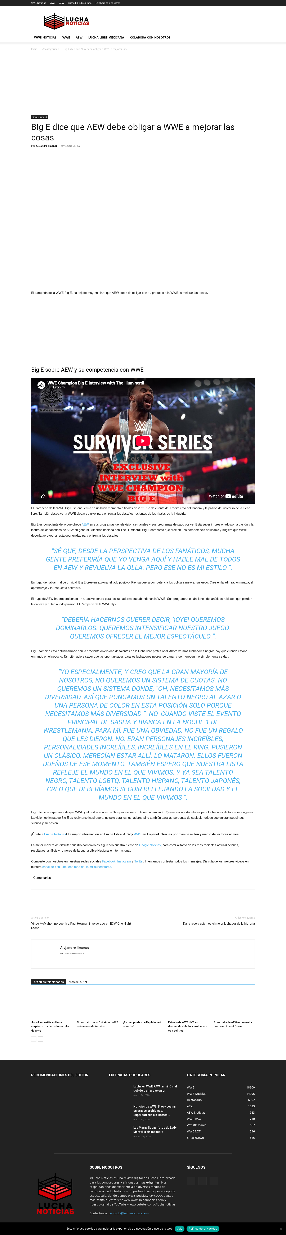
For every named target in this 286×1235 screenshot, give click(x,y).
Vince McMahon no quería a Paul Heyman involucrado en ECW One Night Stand (81, 926)
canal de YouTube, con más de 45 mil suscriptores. (76, 867)
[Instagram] (202, 1181)
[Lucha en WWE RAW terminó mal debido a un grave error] (119, 1091)
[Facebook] (35, 155)
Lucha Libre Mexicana (79, 2)
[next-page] (40, 1039)
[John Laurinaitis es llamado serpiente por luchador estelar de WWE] (51, 1005)
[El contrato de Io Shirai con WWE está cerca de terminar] (97, 1005)
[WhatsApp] (64, 155)
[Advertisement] (143, 84)
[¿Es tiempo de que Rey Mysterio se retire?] (143, 1005)
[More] (74, 155)
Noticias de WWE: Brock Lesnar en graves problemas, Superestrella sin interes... (154, 1111)
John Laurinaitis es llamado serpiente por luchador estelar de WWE (50, 1026)
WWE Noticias (38, 2)
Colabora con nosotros (107, 2)
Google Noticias (150, 845)
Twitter (138, 861)
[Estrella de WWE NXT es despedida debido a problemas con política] (188, 1005)
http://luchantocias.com (72, 953)
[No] (281, 1229)
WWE (52, 2)
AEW (61, 2)
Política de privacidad (203, 1228)
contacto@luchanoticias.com (129, 1213)
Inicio (34, 49)
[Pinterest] (54, 155)
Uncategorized (50, 49)
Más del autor (78, 982)
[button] (250, 38)
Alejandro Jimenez (46, 145)
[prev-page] (33, 1039)
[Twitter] (45, 155)
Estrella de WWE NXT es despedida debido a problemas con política (187, 1026)
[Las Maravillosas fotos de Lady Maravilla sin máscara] (119, 1133)
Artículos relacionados (49, 982)
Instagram (124, 861)
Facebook (109, 861)
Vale (179, 1228)
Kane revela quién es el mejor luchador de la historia (219, 923)
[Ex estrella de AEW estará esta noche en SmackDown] (234, 1005)
